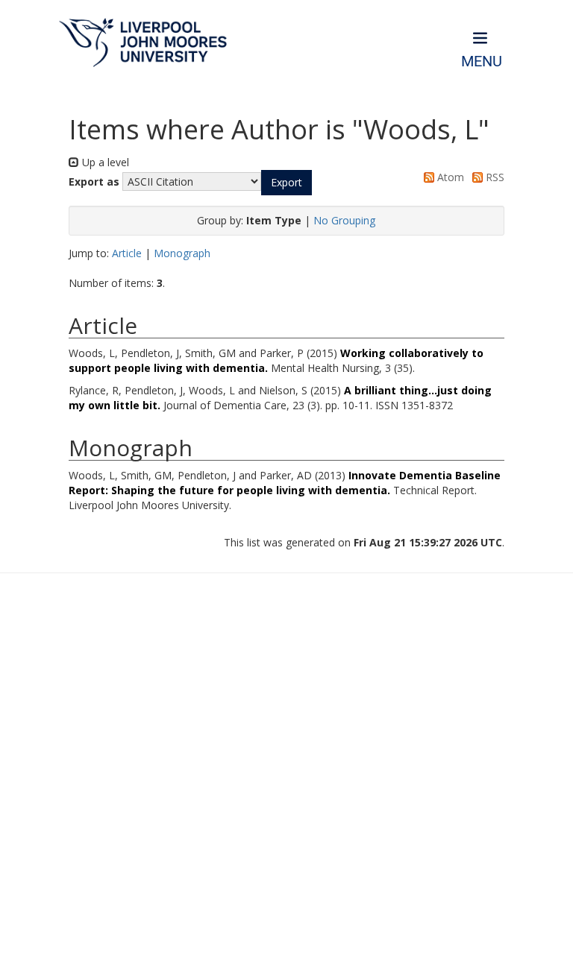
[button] (286, 182)
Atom (449, 177)
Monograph (182, 253)
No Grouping (344, 220)
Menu (481, 61)
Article (127, 253)
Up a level (104, 162)
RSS (493, 177)
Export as (94, 181)
